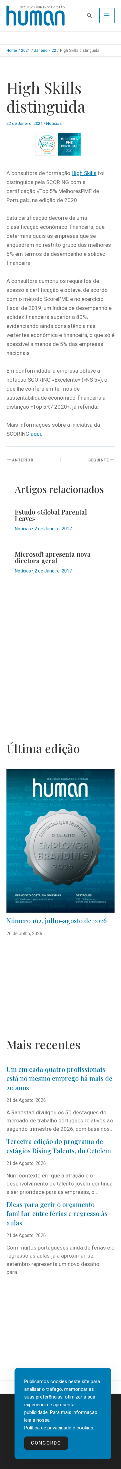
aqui (36, 434)
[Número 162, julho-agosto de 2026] (60, 841)
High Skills (84, 173)
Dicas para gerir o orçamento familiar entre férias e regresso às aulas (56, 1213)
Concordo (46, 1443)
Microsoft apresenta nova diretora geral (53, 557)
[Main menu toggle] (107, 15)
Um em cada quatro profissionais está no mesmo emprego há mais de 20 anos (59, 1078)
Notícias (54, 123)
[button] (90, 16)
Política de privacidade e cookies (58, 1428)
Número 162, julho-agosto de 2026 (56, 920)
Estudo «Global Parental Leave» (51, 515)
